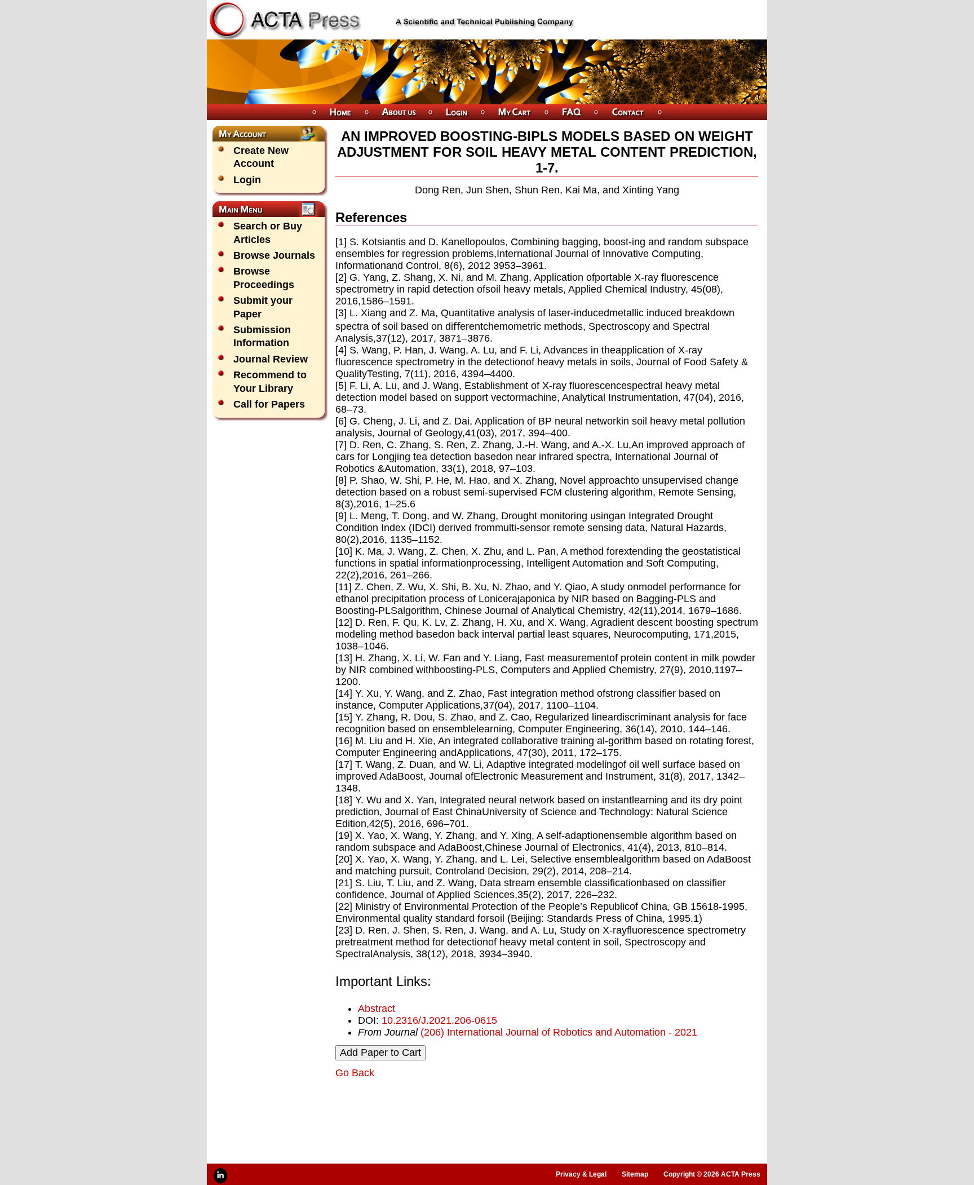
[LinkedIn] (220, 1175)
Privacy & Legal (581, 1174)
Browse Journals (274, 255)
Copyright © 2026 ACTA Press (711, 1174)
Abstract (376, 1008)
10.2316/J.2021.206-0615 (439, 1020)
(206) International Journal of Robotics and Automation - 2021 (558, 1032)
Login (247, 179)
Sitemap (635, 1174)
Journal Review (270, 359)
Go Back (354, 1072)
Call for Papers (269, 404)
